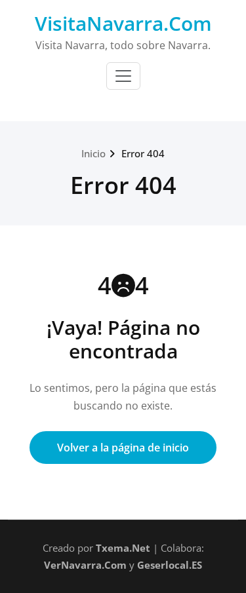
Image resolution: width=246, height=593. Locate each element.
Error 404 (143, 153)
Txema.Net (123, 547)
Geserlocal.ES (169, 564)
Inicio (93, 153)
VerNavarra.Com (85, 564)
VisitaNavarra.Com (123, 23)
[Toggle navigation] (123, 76)
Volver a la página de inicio (123, 447)
